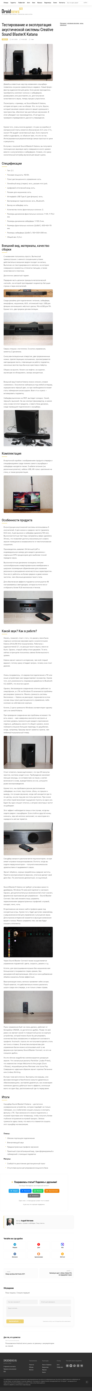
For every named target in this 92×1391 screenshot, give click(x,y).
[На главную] (17, 10)
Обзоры (6, 3)
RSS (5, 1371)
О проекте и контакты (10, 1366)
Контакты (62, 3)
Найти (85, 2)
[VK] (81, 1365)
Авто (28, 3)
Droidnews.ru (10, 1360)
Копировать (35, 1195)
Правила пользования (10, 1369)
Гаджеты (13, 3)
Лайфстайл (21, 3)
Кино (33, 3)
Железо (31, 1370)
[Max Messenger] (74, 1365)
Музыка (39, 3)
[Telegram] (67, 1365)
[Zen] (71, 1365)
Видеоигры (47, 3)
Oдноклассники (52, 1191)
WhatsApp (39, 1191)
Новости (5, 39)
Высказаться (15, 1321)
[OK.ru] (78, 1365)
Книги (55, 3)
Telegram (15, 1191)
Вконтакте (27, 1191)
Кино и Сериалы (46, 1365)
